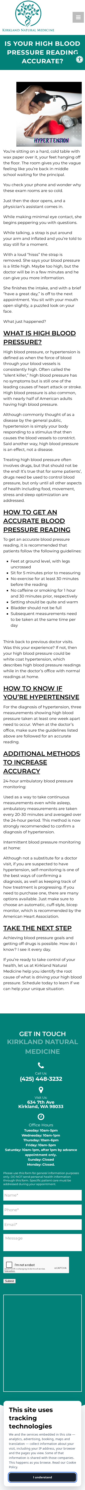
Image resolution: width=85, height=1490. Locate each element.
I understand (42, 1477)
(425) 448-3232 (41, 1079)
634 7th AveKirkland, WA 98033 (40, 1104)
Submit (9, 1281)
